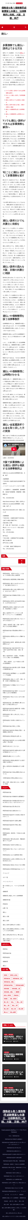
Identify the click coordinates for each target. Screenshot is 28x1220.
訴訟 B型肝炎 (13, 998)
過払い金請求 (13, 1012)
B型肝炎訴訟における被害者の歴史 (13, 855)
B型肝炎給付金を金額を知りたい (12, 810)
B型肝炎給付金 (7, 792)
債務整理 (5, 891)
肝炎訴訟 (5, 904)
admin (16, 1041)
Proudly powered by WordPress (9, 1130)
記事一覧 (5, 908)
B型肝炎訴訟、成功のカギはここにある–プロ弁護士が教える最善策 (13, 1038)
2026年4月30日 (9, 1076)
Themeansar (14, 1132)
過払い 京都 (19, 1002)
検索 (3, 556)
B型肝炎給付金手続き (8, 985)
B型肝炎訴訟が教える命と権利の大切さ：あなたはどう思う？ (14, 1092)
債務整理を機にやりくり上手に (11, 756)
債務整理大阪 (6, 899)
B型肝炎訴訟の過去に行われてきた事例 (14, 865)
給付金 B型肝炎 (7, 995)
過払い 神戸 (15, 1005)
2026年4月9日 (8, 1094)
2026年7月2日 (8, 1041)
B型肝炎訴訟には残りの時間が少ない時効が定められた (14, 1183)
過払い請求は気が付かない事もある (13, 934)
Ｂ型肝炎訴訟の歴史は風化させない (13, 778)
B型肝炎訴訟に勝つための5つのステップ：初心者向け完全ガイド (13, 1074)
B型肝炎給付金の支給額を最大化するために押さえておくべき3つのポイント (14, 1143)
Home (10, 1135)
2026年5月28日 (9, 1059)
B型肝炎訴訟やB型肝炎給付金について (14, 869)
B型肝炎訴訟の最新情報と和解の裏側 (13, 579)
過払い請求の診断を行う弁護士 (11, 924)
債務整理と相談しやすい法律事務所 (13, 895)
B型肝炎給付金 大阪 (17, 978)
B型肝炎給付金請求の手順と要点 (12, 824)
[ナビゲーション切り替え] (14, 27)
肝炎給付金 (16, 995)
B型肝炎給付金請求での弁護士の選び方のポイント (14, 1154)
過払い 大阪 (6, 1005)
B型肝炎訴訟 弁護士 (8, 991)
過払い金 (6, 1012)
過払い (22, 53)
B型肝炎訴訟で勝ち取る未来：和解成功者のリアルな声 (14, 1168)
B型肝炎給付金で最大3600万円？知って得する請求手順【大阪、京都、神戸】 (13, 649)
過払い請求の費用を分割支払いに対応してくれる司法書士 (14, 1208)
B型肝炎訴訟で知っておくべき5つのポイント (14, 1176)
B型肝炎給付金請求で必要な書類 (12, 820)
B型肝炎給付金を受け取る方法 (11, 806)
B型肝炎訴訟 (6, 829)
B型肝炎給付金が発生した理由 (11, 726)
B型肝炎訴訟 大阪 (16, 988)
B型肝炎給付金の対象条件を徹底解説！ (14, 796)
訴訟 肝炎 (6, 1002)
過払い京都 (6, 1008)
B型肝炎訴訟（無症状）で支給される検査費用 (14, 1164)
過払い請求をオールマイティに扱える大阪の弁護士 (14, 1216)
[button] (25, 27)
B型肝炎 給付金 (13, 975)
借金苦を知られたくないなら (11, 746)
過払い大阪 (6, 916)
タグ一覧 (5, 877)
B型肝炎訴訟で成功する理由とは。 (13, 845)
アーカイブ (6, 873)
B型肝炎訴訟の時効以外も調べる (12, 736)
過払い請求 (6, 920)
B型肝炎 (5, 949)
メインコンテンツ (8, 881)
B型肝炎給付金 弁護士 (9, 981)
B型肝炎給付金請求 (20, 985)
